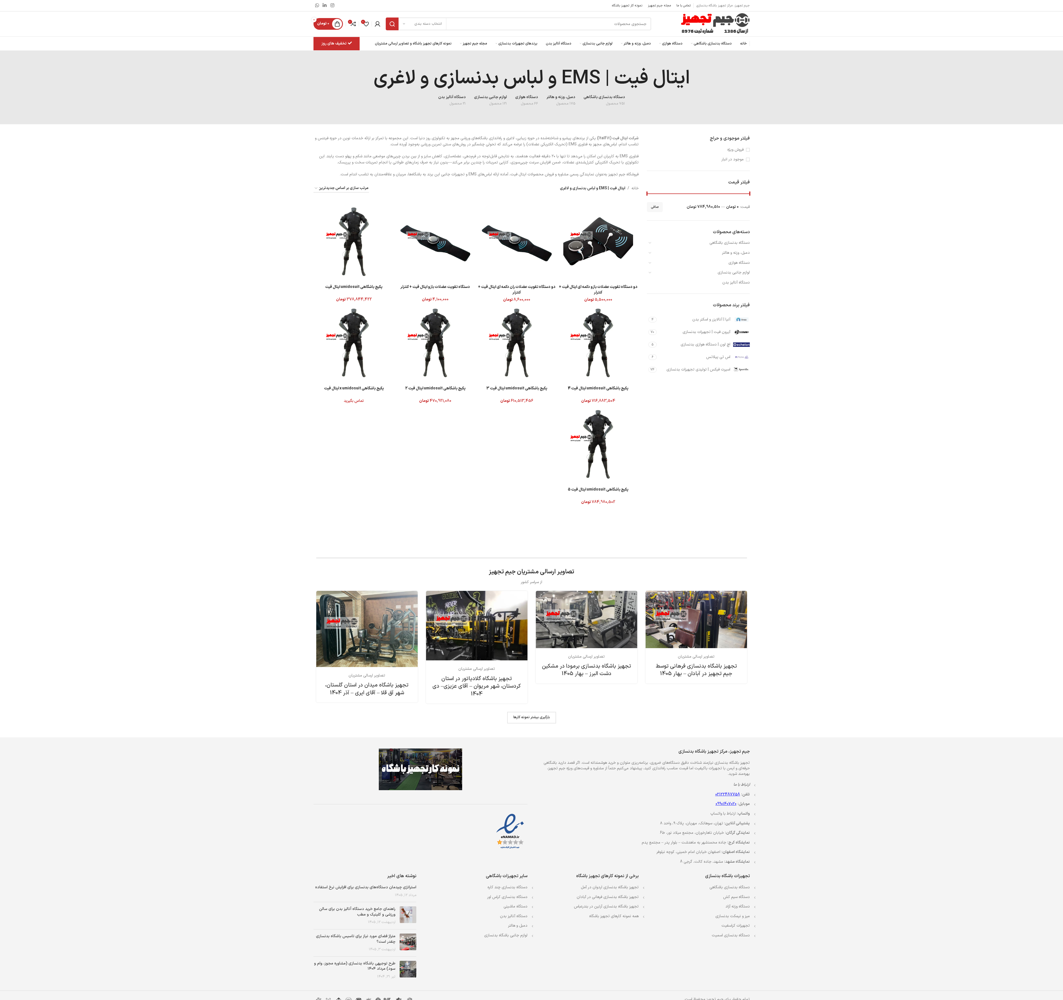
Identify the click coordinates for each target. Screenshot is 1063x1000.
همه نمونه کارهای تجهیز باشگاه (614, 916)
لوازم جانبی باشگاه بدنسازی (505, 935)
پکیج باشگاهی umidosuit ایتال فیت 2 (435, 388)
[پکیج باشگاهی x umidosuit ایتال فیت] (353, 342)
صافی (655, 207)
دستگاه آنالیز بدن (736, 282)
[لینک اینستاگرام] (332, 5)
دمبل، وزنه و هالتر (736, 253)
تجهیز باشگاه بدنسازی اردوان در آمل (610, 887)
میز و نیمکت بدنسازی (732, 916)
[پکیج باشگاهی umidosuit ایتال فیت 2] (435, 342)
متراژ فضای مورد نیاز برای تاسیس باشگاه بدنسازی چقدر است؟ (355, 939)
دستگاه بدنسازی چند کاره (507, 887)
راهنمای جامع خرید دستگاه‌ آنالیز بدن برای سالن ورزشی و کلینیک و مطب (357, 911)
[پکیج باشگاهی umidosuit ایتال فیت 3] (516, 342)
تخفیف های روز (334, 43)
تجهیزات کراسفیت (735, 926)
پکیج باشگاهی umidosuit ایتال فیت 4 (598, 388)
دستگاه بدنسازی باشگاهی (730, 243)
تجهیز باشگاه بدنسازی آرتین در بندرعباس (606, 906)
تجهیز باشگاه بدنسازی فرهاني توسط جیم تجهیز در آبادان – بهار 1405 (696, 670)
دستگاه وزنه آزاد (737, 906)
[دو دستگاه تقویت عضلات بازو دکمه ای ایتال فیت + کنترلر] (598, 241)
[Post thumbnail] (408, 915)
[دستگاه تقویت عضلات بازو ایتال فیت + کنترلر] (435, 241)
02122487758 (727, 794)
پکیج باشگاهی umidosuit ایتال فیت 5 (598, 489)
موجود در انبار (732, 159)
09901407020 (726, 804)
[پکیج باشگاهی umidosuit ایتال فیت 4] (598, 342)
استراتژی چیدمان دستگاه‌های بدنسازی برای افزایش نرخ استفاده (365, 887)
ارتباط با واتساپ (723, 814)
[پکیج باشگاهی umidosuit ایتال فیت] (353, 241)
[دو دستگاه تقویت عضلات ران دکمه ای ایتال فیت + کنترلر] (516, 241)
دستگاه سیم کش (736, 897)
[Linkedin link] (324, 5)
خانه (635, 188)
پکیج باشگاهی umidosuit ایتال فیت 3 (516, 388)
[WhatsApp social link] (317, 5)
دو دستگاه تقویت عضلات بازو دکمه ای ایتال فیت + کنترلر (598, 289)
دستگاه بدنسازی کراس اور (507, 897)
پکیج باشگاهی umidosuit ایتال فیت (353, 287)
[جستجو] (392, 24)
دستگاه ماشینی (515, 906)
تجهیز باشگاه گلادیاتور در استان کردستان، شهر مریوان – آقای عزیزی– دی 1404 (476, 686)
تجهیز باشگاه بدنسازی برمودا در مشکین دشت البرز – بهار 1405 (586, 670)
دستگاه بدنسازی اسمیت (731, 935)
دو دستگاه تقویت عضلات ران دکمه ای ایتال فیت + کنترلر (517, 289)
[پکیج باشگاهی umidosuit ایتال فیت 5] (598, 444)
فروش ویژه (735, 150)
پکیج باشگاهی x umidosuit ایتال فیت (354, 388)
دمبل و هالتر (517, 926)
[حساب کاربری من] (377, 23)
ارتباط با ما (741, 785)
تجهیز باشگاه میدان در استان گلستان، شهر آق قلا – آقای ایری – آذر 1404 (367, 689)
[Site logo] (715, 24)
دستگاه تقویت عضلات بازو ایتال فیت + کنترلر (435, 287)
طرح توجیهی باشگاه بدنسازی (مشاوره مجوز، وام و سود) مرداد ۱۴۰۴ (354, 966)
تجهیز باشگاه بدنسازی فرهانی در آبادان (608, 897)
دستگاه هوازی (739, 263)
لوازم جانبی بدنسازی (734, 272)
